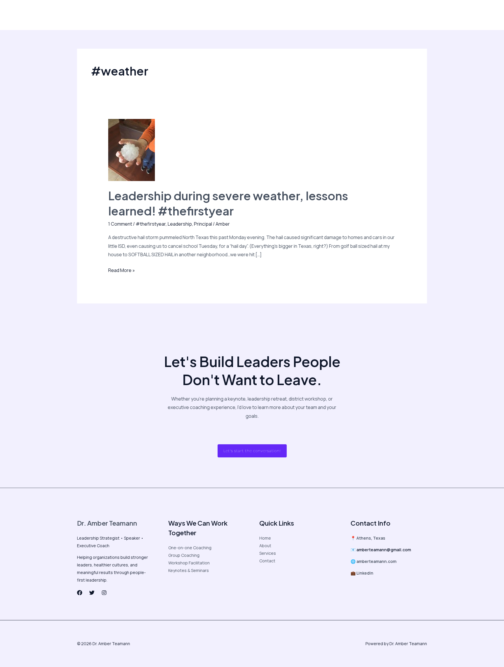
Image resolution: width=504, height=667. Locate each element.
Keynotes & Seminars (188, 570)
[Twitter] (340, 15)
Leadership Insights (125, 14)
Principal (203, 224)
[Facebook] (328, 15)
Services (267, 553)
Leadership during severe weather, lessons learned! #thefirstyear (228, 203)
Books (264, 14)
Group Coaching (184, 555)
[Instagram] (353, 15)
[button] (400, 15)
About (92, 14)
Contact (286, 14)
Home (265, 538)
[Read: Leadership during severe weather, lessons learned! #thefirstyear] (131, 149)
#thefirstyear (151, 224)
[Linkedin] (365, 15)
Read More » (121, 269)
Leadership (180, 224)
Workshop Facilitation (189, 563)
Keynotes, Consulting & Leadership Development (201, 14)
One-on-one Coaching (189, 547)
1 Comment (120, 224)
